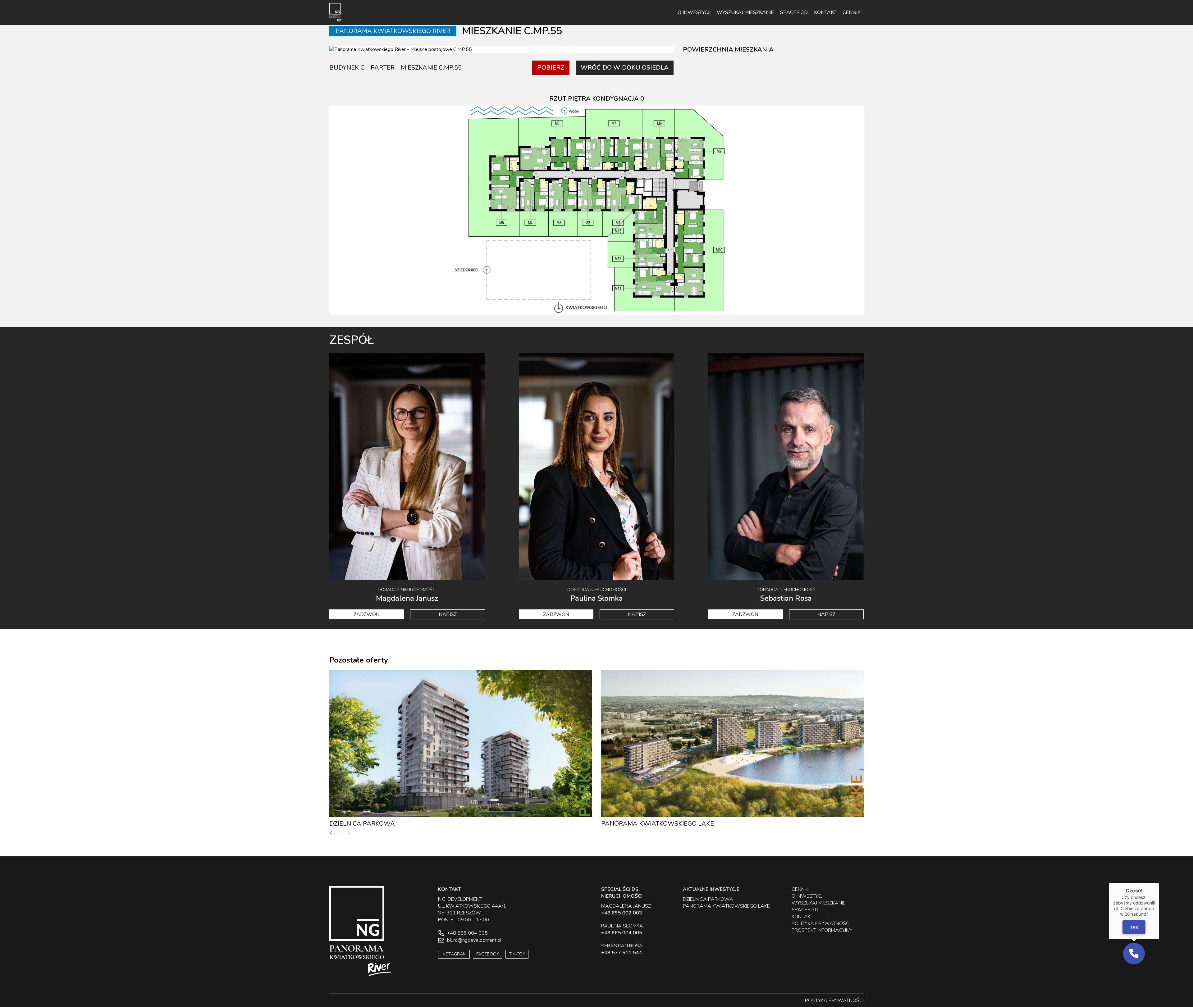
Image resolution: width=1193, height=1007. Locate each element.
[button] (1134, 953)
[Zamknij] (1159, 883)
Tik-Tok (517, 954)
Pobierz (551, 67)
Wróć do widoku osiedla (625, 67)
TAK (1134, 927)
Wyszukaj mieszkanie (745, 12)
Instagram (453, 954)
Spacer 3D (794, 12)
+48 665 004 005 (621, 932)
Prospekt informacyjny (822, 930)
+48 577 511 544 (621, 952)
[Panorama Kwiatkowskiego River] (335, 12)
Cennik (852, 12)
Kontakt (825, 12)
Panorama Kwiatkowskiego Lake (657, 823)
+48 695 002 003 (621, 912)
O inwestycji (694, 12)
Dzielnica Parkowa (362, 823)
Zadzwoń (367, 614)
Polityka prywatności (821, 923)
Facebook (487, 954)
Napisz (448, 614)
